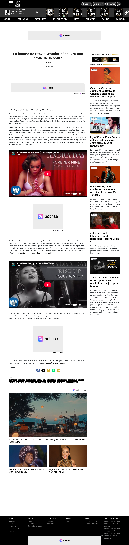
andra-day (36, 382)
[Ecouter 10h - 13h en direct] (105, 59)
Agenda (105, 19)
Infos (76, 19)
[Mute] (36, 12)
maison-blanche (62, 379)
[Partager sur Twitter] (42, 371)
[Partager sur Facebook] (37, 371)
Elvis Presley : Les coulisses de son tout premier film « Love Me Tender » (103, 190)
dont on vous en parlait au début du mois (35, 253)
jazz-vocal (28, 382)
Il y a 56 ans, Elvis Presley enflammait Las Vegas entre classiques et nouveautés (105, 141)
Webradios (23, 19)
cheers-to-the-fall (71, 382)
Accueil (7, 19)
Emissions (12, 526)
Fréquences (40, 19)
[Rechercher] (119, 4)
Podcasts (90, 19)
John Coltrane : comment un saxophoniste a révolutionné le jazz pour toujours (104, 281)
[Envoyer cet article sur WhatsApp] (53, 371)
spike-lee (12, 382)
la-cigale (81, 379)
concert (39, 379)
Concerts (31, 524)
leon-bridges (20, 382)
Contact (12, 521)
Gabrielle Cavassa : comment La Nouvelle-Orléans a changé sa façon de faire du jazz (103, 92)
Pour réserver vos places (55, 363)
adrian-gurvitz (51, 382)
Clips (30, 521)
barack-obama (51, 379)
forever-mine (61, 382)
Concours (121, 19)
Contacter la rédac (35, 526)
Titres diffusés (60, 19)
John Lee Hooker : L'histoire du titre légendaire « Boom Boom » (104, 237)
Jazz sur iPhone (91, 521)
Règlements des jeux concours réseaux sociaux (112, 523)
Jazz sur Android (91, 524)
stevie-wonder (72, 379)
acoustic (43, 382)
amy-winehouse (31, 379)
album (15, 379)
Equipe (11, 524)
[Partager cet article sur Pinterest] (48, 371)
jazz (10, 379)
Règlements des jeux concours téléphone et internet (112, 535)
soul (44, 379)
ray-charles (21, 379)
